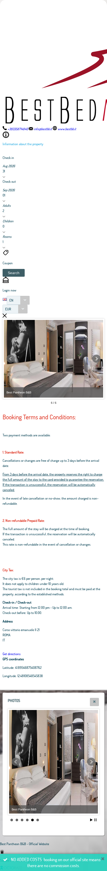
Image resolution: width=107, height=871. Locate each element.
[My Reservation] (6, 281)
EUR (8, 308)
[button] (14, 273)
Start (91, 819)
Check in (8, 157)
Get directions (12, 654)
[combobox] (18, 300)
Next (96, 359)
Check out (9, 181)
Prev (10, 359)
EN (11, 300)
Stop (95, 819)
